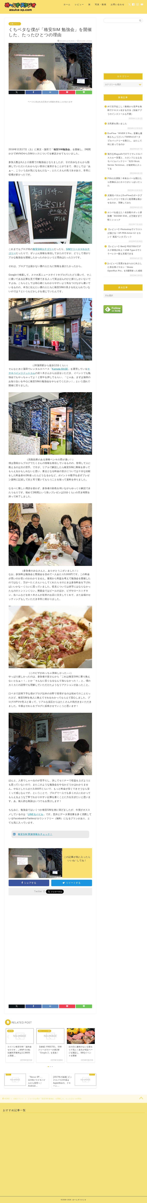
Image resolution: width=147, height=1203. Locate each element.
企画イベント (15, 24)
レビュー (79, 4)
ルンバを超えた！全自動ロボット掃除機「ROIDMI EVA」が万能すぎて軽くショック (125, 216)
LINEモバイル (35, 814)
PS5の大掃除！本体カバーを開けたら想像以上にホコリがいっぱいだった (125, 182)
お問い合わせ (117, 4)
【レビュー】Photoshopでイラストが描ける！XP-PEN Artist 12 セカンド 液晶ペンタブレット (125, 233)
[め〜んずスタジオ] (20, 11)
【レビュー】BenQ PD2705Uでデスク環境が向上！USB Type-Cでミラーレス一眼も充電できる (125, 250)
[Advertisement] (50, 123)
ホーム (67, 4)
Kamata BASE (60, 369)
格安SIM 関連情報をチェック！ (35, 834)
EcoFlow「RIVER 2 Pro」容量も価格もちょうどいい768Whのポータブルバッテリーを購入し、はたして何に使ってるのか (125, 138)
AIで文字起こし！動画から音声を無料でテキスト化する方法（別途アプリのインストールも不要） (125, 110)
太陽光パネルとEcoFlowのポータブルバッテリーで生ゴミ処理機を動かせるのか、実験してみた (125, 199)
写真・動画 (100, 4)
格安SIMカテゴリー (43, 249)
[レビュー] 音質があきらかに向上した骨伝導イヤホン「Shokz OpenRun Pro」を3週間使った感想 (125, 267)
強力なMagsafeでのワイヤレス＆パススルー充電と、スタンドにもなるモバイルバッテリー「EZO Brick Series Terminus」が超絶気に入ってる (125, 161)
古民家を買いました (117, 124)
